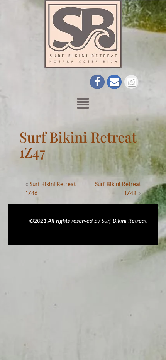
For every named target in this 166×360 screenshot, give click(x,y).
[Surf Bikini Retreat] (83, 34)
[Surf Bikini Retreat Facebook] (97, 82)
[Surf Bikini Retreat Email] (114, 82)
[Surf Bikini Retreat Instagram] (131, 82)
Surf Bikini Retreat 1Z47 (78, 144)
